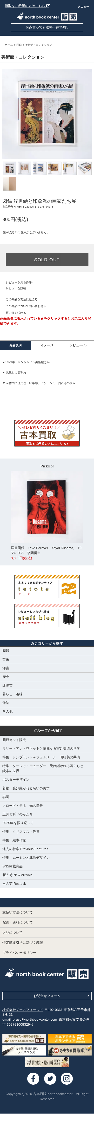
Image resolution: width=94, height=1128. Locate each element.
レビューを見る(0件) (19, 282)
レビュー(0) (78, 345)
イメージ (47, 345)
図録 (19, 44)
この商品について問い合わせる (26, 306)
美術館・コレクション (38, 44)
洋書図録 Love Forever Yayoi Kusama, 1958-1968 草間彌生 (46, 553)
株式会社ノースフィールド (22, 1010)
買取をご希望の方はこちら (25, 6)
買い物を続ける (16, 313)
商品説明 (15, 345)
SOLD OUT (47, 259)
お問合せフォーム (47, 996)
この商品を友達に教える (22, 299)
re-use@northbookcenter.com (34, 1019)
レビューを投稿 (16, 288)
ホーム (9, 44)
